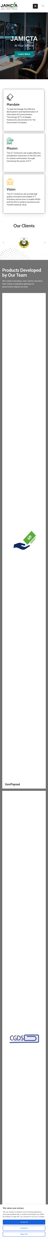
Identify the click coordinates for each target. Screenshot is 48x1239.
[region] (24, 1221)
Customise (24, 1228)
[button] (3, 242)
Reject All (24, 1234)
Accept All (24, 1222)
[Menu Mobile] (35, 6)
